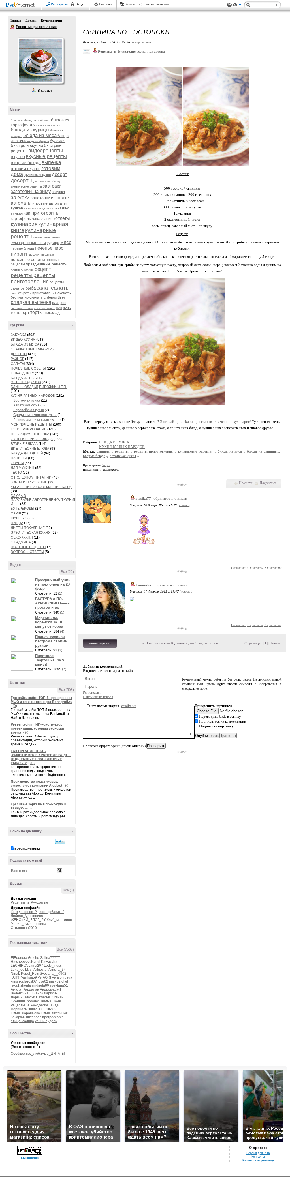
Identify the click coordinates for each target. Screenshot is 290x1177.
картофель (21, 218)
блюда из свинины (262, 451)
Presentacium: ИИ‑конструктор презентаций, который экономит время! (38, 728)
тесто (15, 312)
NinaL (15, 974)
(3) (60, 650)
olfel (64, 981)
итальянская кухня (36, 208)
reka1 (15, 985)
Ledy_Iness (53, 966)
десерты (22, 180)
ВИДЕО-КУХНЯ (23, 340)
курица (53, 242)
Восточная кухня (26, 400)
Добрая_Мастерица (27, 916)
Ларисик (50, 993)
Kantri (35, 962)
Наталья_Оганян (49, 997)
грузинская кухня (37, 175)
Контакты (258, 1156)
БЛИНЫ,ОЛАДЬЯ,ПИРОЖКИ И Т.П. (39, 387)
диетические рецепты (26, 186)
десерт (59, 174)
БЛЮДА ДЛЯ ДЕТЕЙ (27, 453)
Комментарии (51, 20)
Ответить (238, 567)
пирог (59, 248)
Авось (130, 4)
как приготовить (41, 213)
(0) (15, 706)
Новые (275, 643)
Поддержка (229, 5)
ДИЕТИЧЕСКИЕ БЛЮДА (30, 449)
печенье (43, 248)
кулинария (24, 224)
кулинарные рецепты (195, 451)
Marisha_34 (56, 970)
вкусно (18, 156)
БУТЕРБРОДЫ (22, 509)
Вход (79, 4)
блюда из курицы (30, 129)
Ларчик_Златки (23, 997)
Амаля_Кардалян (25, 989)
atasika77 (143, 498)
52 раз (106, 465)
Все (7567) (65, 949)
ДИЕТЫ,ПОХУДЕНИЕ (28, 528)
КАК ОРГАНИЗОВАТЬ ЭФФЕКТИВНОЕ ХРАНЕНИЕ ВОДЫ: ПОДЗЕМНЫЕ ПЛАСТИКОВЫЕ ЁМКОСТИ (41, 757)
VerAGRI (44, 977)
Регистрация (60, 4)
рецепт (43, 269)
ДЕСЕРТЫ (19, 354)
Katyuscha (49, 962)
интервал (33, 1017)
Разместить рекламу (258, 1160)
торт (25, 312)
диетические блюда (47, 181)
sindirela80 (40, 985)
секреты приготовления (37, 293)
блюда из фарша (37, 141)
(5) (62, 612)
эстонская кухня (123, 456)
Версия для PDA (258, 1153)
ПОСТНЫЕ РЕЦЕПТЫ (28, 547)
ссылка (184, 505)
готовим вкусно (25, 168)
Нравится (246, 483)
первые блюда (22, 248)
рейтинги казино (22, 269)
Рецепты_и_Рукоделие (29, 902)
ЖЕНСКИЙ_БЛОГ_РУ (28, 920)
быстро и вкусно (27, 145)
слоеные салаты (22, 308)
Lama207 (35, 966)
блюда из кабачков (37, 120)
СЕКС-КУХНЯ (22, 537)
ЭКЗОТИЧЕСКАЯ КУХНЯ (31, 533)
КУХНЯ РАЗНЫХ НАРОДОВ (33, 396)
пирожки (33, 254)
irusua (67, 977)
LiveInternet (21, 5)
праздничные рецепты (46, 264)
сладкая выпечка (31, 302)
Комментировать (100, 643)
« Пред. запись (154, 643)
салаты (60, 288)
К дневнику (180, 643)
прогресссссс (52, 1017)
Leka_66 (17, 970)
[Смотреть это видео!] (23, 586)
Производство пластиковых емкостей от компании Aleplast (37, 784)
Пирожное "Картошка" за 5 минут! (49, 660)
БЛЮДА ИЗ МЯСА (25, 344)
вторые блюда (26, 162)
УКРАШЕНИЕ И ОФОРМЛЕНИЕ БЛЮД (41, 487)
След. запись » (206, 643)
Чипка (32, 1009)
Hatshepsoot (20, 962)
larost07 (30, 981)
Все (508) (66, 690)
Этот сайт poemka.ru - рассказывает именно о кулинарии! (205, 421)
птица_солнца (22, 1021)
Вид (237, 5)
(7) (64, 669)
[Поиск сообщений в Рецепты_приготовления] (60, 841)
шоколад (52, 312)
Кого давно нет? (24, 912)
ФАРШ (16, 513)
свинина (103, 451)
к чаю (53, 208)
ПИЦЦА (17, 523)
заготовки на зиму (31, 191)
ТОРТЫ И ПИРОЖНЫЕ (29, 482)
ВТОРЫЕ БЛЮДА (24, 444)
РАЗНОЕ (17, 359)
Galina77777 (50, 958)
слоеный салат (44, 308)
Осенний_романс (25, 1001)
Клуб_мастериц (59, 920)
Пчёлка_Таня (50, 1001)
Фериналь (19, 1009)
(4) (62, 631)
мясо (65, 242)
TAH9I (15, 977)
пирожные (47, 254)
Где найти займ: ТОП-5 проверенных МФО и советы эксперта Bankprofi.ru (41, 700)
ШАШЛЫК (19, 518)
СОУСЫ (17, 463)
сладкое (59, 303)
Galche (33, 958)
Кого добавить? (51, 912)
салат (43, 288)
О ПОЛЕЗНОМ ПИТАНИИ (31, 477)
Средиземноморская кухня (35, 415)
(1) (60, 593)
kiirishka (17, 981)
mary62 (55, 981)
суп (59, 307)
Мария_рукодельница (28, 924)
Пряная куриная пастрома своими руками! (51, 641)
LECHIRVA (19, 966)
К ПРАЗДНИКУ (22, 373)
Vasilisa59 (29, 977)
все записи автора (151, 51)
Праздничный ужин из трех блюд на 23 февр (53, 584)
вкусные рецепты (46, 156)
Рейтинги (105, 4)
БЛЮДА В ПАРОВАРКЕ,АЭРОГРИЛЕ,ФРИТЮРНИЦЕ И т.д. (45, 500)
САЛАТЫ (18, 364)
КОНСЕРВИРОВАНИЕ (29, 429)
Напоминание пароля (98, 697)
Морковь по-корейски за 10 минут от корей (49, 622)
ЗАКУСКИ (18, 335)
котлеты (61, 218)
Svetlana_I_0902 (53, 974)
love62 (43, 981)
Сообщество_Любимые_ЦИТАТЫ (38, 1054)
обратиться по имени (170, 498)
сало (14, 293)
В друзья (45, 91)
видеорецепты (45, 150)
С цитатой (255, 567)
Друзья (31, 20)
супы (67, 308)
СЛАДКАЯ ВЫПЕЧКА (27, 349)
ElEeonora (19, 958)
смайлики (128, 706)
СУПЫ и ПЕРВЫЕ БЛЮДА (32, 439)
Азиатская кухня (26, 405)
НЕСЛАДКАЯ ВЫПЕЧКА (30, 434)
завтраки (52, 186)
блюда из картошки (46, 125)
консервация (42, 219)
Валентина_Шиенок (27, 993)
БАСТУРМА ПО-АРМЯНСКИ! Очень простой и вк (52, 603)
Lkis (28, 970)
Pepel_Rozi (30, 974)
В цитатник (272, 567)
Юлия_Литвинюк (54, 1013)
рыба (30, 288)
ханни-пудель (46, 1021)
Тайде (54, 1005)
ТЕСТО (16, 473)
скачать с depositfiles (47, 297)
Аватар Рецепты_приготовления (40, 60)
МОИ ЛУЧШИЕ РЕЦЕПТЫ (31, 424)
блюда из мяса (40, 135)
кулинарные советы (46, 237)
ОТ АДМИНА (21, 542)
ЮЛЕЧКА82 (47, 1009)
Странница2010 (24, 928)
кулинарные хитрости (28, 243)
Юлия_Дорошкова (25, 1013)
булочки (57, 140)
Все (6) (68, 890)
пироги (19, 254)
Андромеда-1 (50, 989)
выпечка (51, 162)
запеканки (40, 197)
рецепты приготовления (33, 278)
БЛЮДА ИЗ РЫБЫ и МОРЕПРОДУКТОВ (27, 380)
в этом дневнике (27, 848)
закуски (20, 197)
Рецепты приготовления (12, 27)
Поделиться (268, 483)
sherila (25, 985)
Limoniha (143, 585)
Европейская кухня (28, 410)
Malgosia (39, 970)
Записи (15, 20)
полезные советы (28, 259)
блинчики (17, 120)
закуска (58, 192)
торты (36, 312)
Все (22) (67, 572)
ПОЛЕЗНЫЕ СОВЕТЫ (28, 368)
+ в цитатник (142, 42)
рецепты (22, 275)
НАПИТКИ (19, 458)
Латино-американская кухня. (36, 420)
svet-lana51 (59, 985)
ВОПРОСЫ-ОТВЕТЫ (27, 552)
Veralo (57, 977)
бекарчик (18, 1017)
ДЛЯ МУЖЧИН (22, 468)
